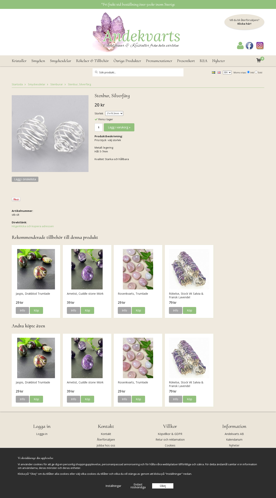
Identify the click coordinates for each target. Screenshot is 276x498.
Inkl (252, 72)
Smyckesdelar (60, 60)
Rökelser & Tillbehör (92, 60)
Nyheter (218, 60)
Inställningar (113, 486)
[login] (240, 48)
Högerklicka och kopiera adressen (33, 226)
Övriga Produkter (127, 60)
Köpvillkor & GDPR (170, 434)
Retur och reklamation (170, 439)
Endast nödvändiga (138, 485)
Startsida (17, 84)
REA (203, 60)
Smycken (38, 60)
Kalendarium (234, 439)
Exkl (260, 72)
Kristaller (19, 60)
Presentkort (186, 60)
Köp (36, 310)
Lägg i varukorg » (119, 127)
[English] (219, 72)
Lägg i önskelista (25, 179)
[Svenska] (213, 72)
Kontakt (106, 434)
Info (22, 310)
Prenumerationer (159, 60)
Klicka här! (244, 23)
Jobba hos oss (106, 445)
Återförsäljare (106, 439)
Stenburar (56, 84)
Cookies (170, 445)
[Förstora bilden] (50, 133)
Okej (163, 486)
